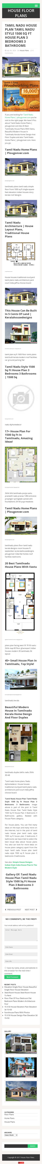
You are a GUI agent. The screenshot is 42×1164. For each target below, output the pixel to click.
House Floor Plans (27, 1157)
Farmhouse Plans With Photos (17, 1012)
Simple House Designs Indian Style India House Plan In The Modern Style (21, 865)
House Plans (24, 50)
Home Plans (9, 1118)
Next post (30, 909)
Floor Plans (9, 1114)
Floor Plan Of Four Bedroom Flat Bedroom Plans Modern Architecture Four (19, 1001)
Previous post (14, 909)
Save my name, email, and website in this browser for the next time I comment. (20, 971)
